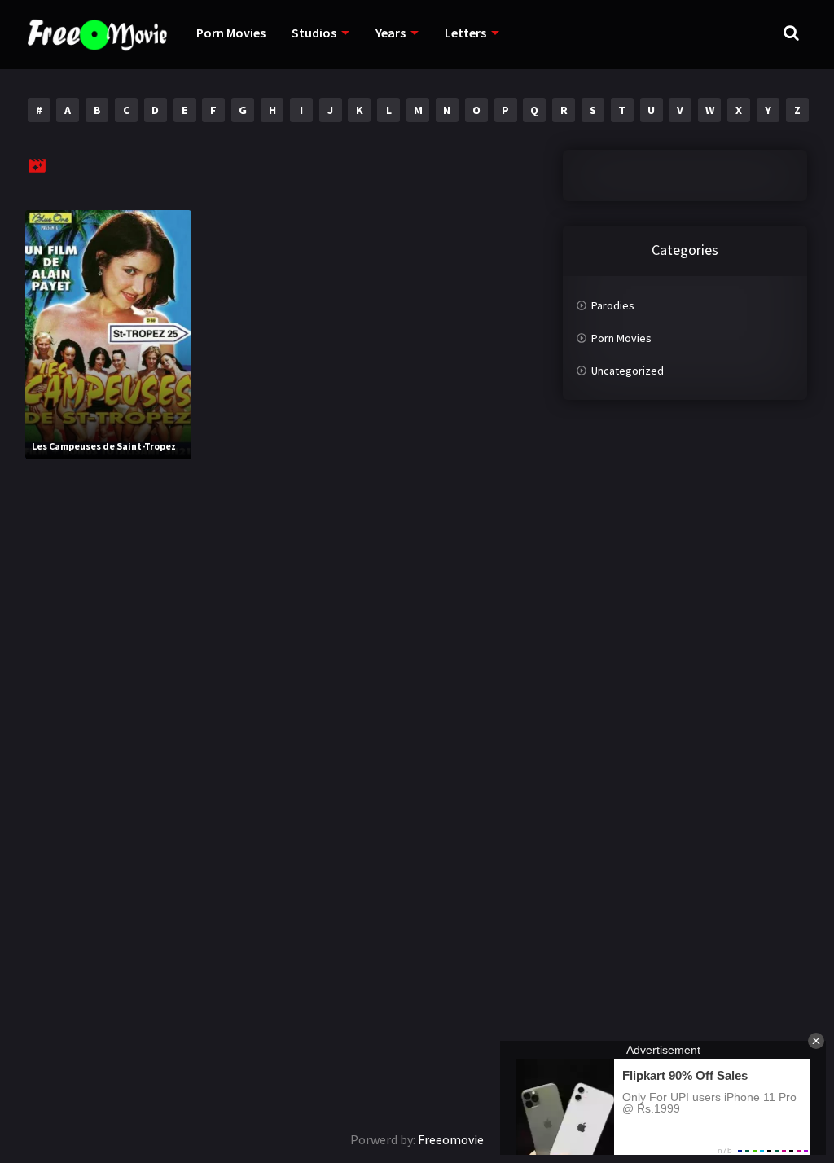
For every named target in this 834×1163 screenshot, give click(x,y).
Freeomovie (451, 1139)
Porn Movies (231, 32)
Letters (465, 32)
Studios (314, 32)
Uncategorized (627, 370)
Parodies (612, 305)
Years (390, 32)
